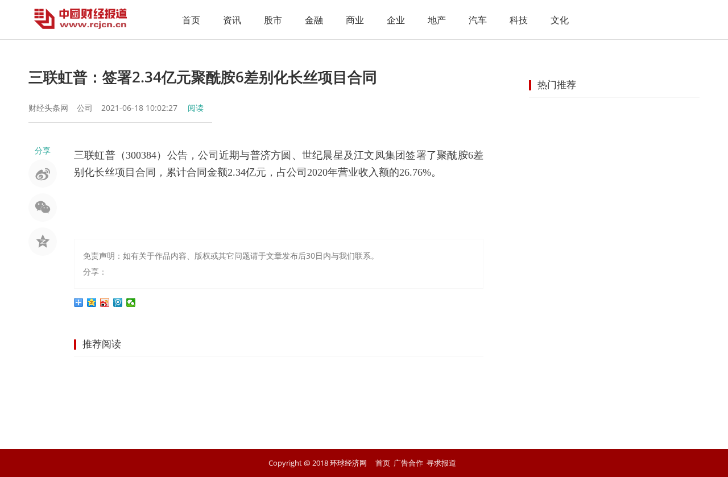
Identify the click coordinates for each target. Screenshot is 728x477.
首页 (191, 20)
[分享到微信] (131, 302)
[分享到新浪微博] (105, 302)
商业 (355, 20)
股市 (273, 20)
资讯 (232, 20)
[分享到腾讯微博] (118, 302)
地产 (437, 20)
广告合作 (408, 463)
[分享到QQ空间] (92, 302)
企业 (396, 20)
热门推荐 (556, 84)
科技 (519, 20)
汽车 (478, 20)
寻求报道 (441, 463)
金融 (314, 20)
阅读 (196, 107)
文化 (560, 20)
